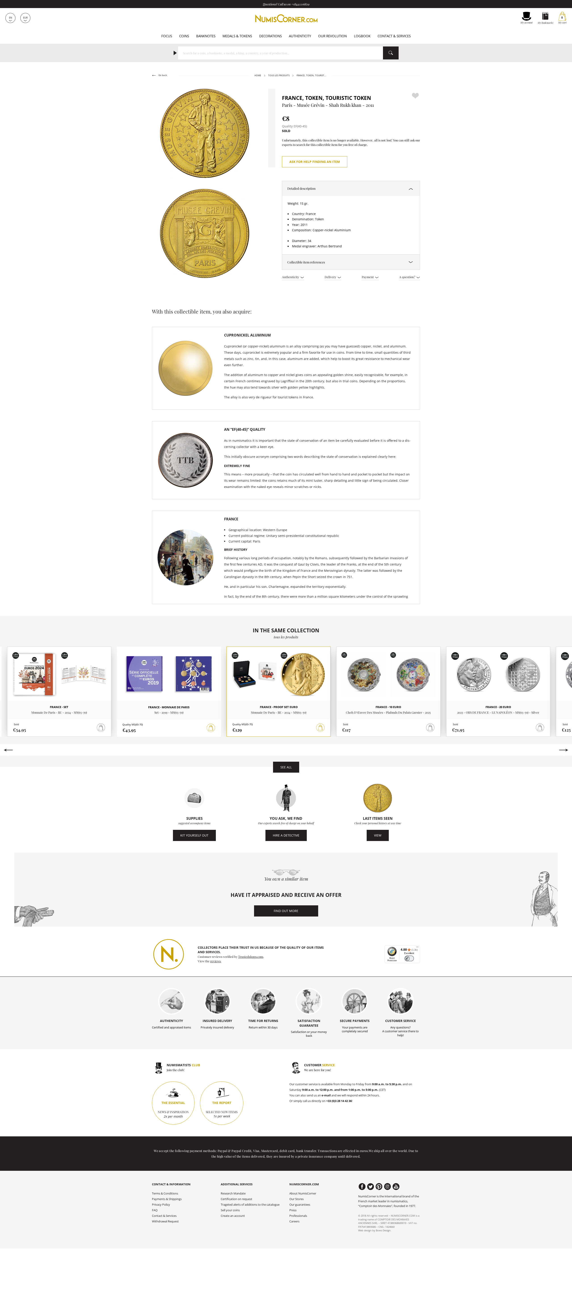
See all (286, 767)
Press (293, 1210)
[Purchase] (210, 727)
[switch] (409, 958)
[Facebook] (362, 1186)
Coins (184, 36)
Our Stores (296, 1199)
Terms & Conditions (165, 1193)
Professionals (298, 1216)
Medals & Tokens (237, 36)
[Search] (391, 52)
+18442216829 (300, 4)
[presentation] (8, 750)
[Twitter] (370, 1186)
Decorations (270, 36)
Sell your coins (230, 1210)
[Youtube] (396, 1186)
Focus (166, 36)
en (10, 17)
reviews (215, 961)
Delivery (331, 277)
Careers (294, 1221)
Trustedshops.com (250, 957)
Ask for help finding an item (314, 162)
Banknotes (205, 36)
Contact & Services (394, 36)
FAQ (155, 1210)
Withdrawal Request (165, 1221)
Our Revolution (332, 36)
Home (257, 75)
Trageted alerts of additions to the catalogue (250, 1205)
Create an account (233, 1216)
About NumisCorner (302, 1193)
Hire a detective (286, 835)
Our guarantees (299, 1205)
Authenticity (300, 36)
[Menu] (417, 948)
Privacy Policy (161, 1205)
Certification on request (236, 1199)
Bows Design (383, 1230)
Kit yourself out (194, 835)
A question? (407, 277)
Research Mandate (233, 1193)
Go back (162, 75)
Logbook (362, 36)
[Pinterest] (379, 1186)
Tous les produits (279, 75)
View (377, 835)
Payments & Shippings (167, 1199)
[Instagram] (387, 1186)
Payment (368, 277)
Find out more (286, 911)
